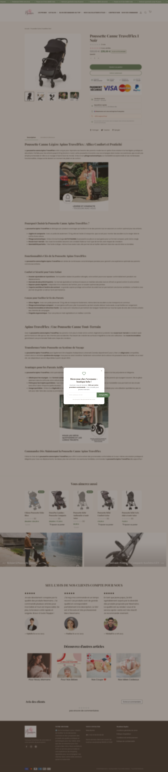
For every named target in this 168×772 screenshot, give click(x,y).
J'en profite (103, 395)
